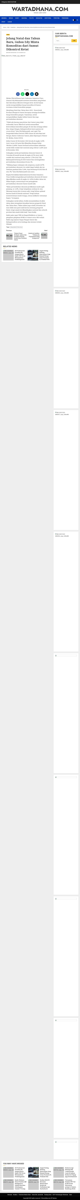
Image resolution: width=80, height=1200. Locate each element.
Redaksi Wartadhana (11, 52)
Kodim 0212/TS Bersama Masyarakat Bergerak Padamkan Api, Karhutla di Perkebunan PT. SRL (45, 1186)
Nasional (24, 18)
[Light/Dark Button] (74, 20)
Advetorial (48, 18)
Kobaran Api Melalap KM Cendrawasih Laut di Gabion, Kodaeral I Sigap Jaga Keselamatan (71, 1172)
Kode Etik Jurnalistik (37, 1194)
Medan (11, 18)
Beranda (4, 18)
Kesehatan (39, 18)
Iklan (70, 1194)
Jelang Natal (13, 227)
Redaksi (15, 1194)
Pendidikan (65, 18)
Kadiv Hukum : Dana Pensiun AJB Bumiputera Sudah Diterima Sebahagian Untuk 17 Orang (20, 1184)
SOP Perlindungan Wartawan (60, 1194)
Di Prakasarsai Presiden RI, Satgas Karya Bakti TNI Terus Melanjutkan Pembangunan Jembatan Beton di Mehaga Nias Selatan (20, 258)
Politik (31, 18)
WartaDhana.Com (40, 9)
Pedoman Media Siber (25, 1194)
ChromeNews (45, 1198)
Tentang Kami (47, 1194)
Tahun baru (19, 227)
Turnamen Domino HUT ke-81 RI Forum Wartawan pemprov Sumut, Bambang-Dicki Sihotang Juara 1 (70, 1185)
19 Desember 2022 (22, 52)
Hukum (10, 22)
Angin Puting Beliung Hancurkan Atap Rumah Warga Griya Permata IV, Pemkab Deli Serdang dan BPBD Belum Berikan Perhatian (44, 258)
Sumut (17, 18)
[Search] (77, 20)
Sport (3, 22)
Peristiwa (56, 18)
